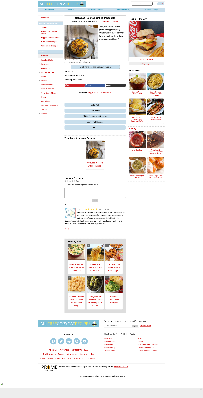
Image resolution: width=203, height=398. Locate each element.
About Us (53, 350)
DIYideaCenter (109, 351)
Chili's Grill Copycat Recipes (95, 116)
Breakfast (45, 64)
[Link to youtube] (84, 341)
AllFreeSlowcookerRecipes (148, 345)
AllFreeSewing (109, 348)
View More (146, 64)
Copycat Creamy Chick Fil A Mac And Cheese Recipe (76, 301)
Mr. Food (141, 338)
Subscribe (45, 18)
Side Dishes (45, 56)
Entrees (44, 81)
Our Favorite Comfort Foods (49, 33)
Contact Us (76, 350)
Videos (44, 27)
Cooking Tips (46, 68)
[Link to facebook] (53, 341)
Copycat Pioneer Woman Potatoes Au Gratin (76, 267)
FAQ (86, 350)
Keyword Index (87, 354)
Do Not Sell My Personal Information (60, 354)
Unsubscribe (91, 358)
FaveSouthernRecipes (146, 348)
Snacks (44, 109)
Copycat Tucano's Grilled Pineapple (95, 164)
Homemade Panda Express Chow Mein (95, 267)
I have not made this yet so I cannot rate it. (82, 185)
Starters (44, 114)
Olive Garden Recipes (49, 42)
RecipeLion (142, 341)
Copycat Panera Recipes (50, 38)
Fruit (95, 127)
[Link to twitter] (61, 341)
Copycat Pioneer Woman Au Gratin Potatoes (156, 93)
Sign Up (135, 326)
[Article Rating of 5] (106, 21)
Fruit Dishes (95, 110)
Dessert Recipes (47, 72)
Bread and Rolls (47, 60)
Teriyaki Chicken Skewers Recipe (155, 118)
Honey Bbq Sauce (137, 150)
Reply (67, 229)
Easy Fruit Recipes (95, 122)
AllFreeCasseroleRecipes (147, 351)
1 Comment (115, 21)
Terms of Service (75, 358)
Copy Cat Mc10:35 (146, 59)
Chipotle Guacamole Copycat (114, 299)
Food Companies (47, 89)
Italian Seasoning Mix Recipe (137, 176)
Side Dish (95, 105)
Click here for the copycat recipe (95, 67)
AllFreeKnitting (109, 345)
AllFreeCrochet (109, 341)
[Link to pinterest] (69, 341)
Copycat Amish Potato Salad (99, 92)
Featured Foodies (47, 85)
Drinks (43, 77)
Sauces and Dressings (49, 105)
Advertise (64, 350)
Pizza (43, 97)
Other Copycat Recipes (49, 93)
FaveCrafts (108, 338)
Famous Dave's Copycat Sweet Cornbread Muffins (137, 119)
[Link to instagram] (77, 341)
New (131, 128)
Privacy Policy (46, 358)
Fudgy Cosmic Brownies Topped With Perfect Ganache (155, 151)
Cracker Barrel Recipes (49, 46)
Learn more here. (121, 367)
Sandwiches (45, 101)
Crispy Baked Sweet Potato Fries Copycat (114, 267)
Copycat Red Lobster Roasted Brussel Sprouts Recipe (95, 301)
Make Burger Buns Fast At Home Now (155, 176)
